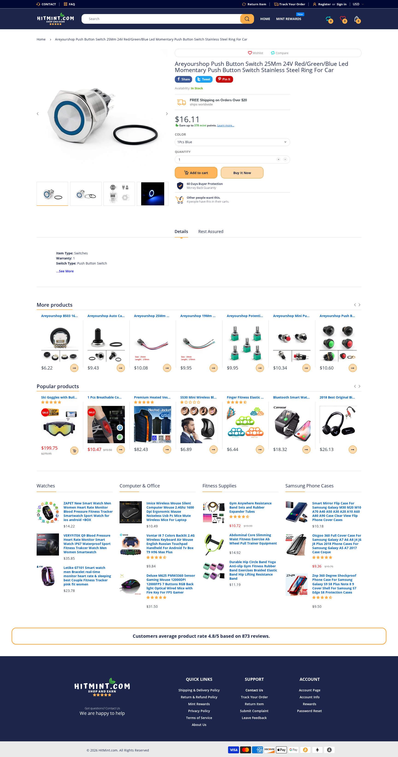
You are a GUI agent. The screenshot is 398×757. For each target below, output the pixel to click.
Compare (282, 53)
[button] (51, 402)
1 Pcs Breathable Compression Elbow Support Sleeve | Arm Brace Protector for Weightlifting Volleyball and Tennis (106, 397)
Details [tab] (181, 231)
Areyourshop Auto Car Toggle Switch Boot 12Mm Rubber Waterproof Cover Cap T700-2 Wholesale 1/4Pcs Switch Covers (106, 316)
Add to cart (199, 173)
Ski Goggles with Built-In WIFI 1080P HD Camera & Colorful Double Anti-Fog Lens (59, 397)
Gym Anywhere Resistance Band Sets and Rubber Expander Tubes (250, 507)
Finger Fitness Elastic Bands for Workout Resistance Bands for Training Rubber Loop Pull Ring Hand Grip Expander (245, 397)
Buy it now (242, 173)
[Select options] (74, 368)
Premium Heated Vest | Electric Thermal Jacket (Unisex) (152, 397)
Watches (46, 486)
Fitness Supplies (219, 486)
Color (180, 134)
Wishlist (258, 53)
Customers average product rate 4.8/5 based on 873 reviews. (201, 636)
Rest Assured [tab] (210, 231)
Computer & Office (140, 486)
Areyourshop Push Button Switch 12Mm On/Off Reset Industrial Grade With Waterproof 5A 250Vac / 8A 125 (338, 316)
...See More (65, 271)
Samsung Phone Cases (309, 486)
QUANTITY (182, 152)
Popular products (58, 386)
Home (41, 39)
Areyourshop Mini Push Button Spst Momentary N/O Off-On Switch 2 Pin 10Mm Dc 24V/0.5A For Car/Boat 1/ (291, 316)
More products (55, 304)
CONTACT (49, 4)
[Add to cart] (74, 451)
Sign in (342, 4)
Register (324, 4)
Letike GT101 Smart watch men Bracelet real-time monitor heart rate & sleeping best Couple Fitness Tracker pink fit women (87, 576)
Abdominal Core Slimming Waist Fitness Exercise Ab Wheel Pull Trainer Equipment (253, 539)
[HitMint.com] (56, 18)
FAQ (72, 4)
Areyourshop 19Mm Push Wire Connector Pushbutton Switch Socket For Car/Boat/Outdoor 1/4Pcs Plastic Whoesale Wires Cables (198, 316)
